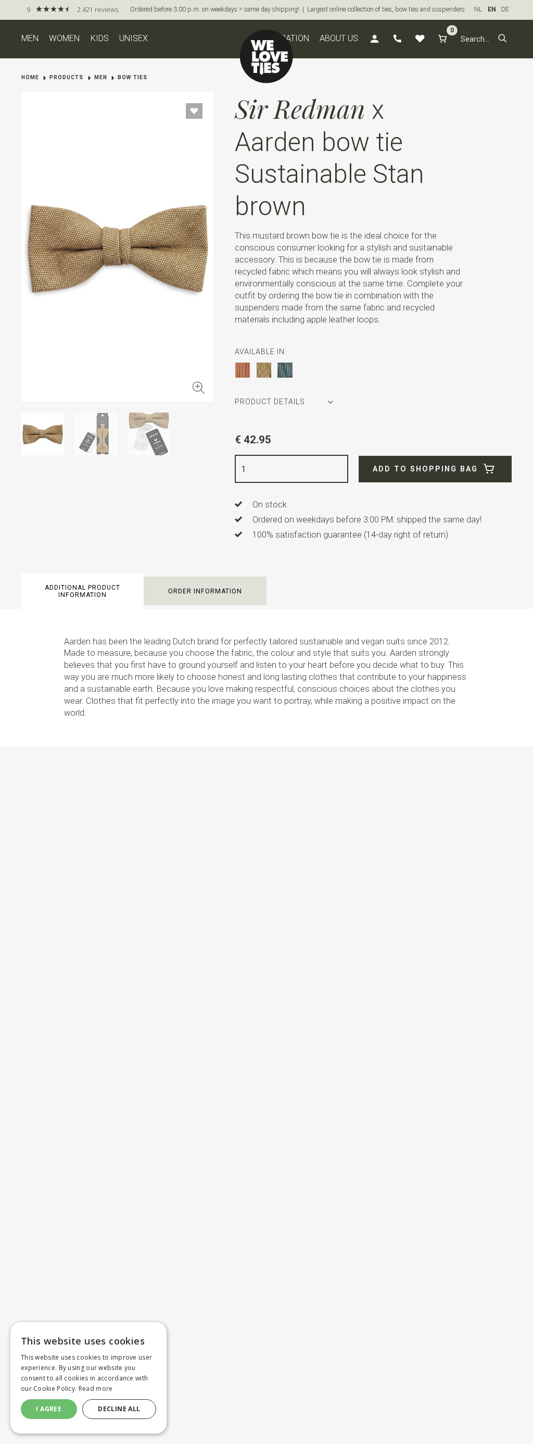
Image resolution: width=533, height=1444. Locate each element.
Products (66, 77)
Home (30, 77)
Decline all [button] (119, 1408)
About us (339, 38)
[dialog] (88, 1378)
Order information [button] (205, 591)
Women (64, 38)
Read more (96, 1388)
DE (505, 9)
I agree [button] (48, 1408)
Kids (100, 38)
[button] (502, 39)
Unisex (133, 38)
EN (492, 9)
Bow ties (132, 77)
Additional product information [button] (82, 591)
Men (30, 38)
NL (478, 9)
